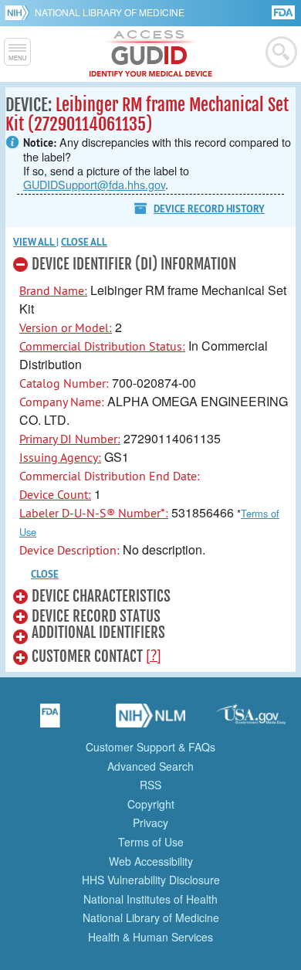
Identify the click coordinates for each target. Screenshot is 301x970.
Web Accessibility (151, 861)
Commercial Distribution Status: (102, 346)
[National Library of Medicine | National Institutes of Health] (150, 721)
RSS (150, 784)
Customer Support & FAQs (150, 747)
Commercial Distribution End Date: (109, 475)
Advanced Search (150, 766)
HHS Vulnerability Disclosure (151, 879)
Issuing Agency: (60, 457)
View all (34, 242)
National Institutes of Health (150, 899)
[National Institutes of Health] (20, 12)
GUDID (151, 54)
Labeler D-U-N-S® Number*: (93, 513)
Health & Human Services (150, 937)
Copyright (150, 804)
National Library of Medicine (109, 12)
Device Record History (209, 208)
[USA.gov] (251, 721)
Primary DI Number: (69, 438)
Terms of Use (151, 842)
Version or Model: (65, 327)
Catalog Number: (64, 383)
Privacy (150, 822)
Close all (84, 242)
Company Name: (61, 401)
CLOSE (45, 574)
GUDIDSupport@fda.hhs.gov (94, 184)
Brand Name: (53, 290)
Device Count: (55, 494)
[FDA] (284, 11)
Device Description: (69, 550)
